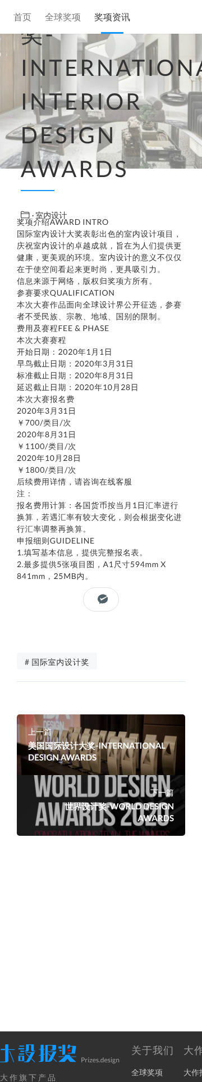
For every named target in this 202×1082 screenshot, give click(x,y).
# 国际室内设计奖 (57, 662)
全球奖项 (63, 17)
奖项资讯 (112, 17)
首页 (22, 17)
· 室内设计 (49, 215)
